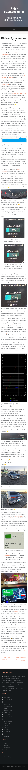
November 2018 (8, 719)
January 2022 (7, 704)
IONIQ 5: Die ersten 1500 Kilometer (6, 658)
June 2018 (6, 727)
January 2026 (7, 697)
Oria (23, 766)
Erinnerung (10, 323)
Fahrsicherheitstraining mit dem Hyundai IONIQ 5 (21, 658)
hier (25, 650)
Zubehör (6, 749)
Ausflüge (6, 743)
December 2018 (8, 717)
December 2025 (8, 699)
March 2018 (7, 731)
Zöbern (3, 624)
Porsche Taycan (11, 518)
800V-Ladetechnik (19, 516)
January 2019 (7, 714)
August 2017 (7, 736)
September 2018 (8, 721)
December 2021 (8, 706)
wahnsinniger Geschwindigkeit (8, 333)
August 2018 (7, 723)
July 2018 (6, 725)
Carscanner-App (5, 84)
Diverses (6, 745)
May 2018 (6, 729)
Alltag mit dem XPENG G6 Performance (13, 682)
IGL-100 (16, 611)
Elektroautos (7, 747)
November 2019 (8, 710)
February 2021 (7, 708)
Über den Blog (7, 756)
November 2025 (8, 702)
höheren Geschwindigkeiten (19, 93)
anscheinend (7, 555)
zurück (11, 77)
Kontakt (6, 759)
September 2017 (8, 734)
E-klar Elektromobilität (14, 10)
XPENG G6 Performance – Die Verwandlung (14, 676)
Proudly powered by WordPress (9, 766)
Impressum (6, 761)
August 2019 (7, 712)
